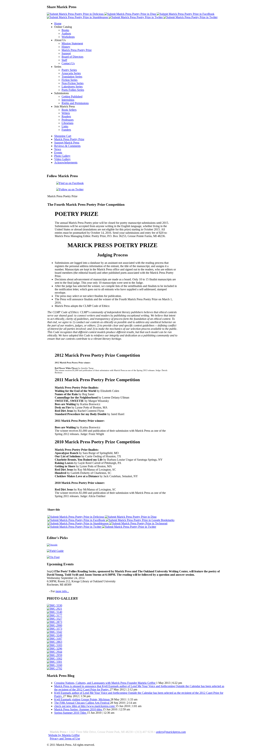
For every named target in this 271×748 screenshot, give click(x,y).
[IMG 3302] (54, 658)
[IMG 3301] (54, 661)
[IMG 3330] (54, 605)
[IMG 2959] (54, 655)
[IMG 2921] (54, 608)
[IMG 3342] (54, 632)
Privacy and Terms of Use (65, 738)
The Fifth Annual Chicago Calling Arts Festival (82, 702)
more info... (62, 591)
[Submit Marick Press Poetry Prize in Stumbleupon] (78, 17)
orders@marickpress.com (171, 731)
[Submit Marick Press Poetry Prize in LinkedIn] (191, 17)
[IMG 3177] (54, 615)
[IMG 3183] (54, 645)
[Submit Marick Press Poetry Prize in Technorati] (138, 523)
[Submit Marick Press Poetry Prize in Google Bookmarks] (140, 520)
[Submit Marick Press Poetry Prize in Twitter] (136, 17)
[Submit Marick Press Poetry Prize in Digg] (130, 13)
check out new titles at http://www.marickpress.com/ (85, 706)
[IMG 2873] (54, 622)
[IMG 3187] (54, 638)
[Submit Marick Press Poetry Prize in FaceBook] (185, 13)
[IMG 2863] (54, 641)
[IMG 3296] (54, 648)
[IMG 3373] (54, 628)
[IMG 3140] (54, 612)
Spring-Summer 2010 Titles (70, 712)
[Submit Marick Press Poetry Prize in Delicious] (75, 13)
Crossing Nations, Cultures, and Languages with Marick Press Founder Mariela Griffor (105, 682)
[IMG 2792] (54, 668)
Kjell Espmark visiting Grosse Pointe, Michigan (82, 699)
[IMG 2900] (54, 625)
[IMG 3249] (54, 635)
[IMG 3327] (54, 618)
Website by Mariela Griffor (64, 735)
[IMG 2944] (54, 651)
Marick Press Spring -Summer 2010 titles (78, 709)
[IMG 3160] (54, 665)
